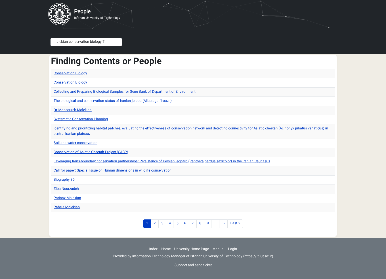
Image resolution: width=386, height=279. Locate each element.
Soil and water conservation (75, 143)
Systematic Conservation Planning (81, 119)
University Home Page (191, 249)
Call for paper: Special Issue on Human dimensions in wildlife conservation (113, 171)
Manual (218, 249)
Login (232, 249)
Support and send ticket (193, 265)
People (82, 12)
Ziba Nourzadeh (66, 189)
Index (153, 249)
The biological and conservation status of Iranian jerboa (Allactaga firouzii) (113, 101)
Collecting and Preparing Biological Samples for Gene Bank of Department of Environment (124, 92)
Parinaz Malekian (67, 198)
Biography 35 (64, 180)
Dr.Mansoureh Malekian (73, 110)
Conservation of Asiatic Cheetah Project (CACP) (91, 152)
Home (166, 249)
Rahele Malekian (67, 207)
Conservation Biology (70, 73)
